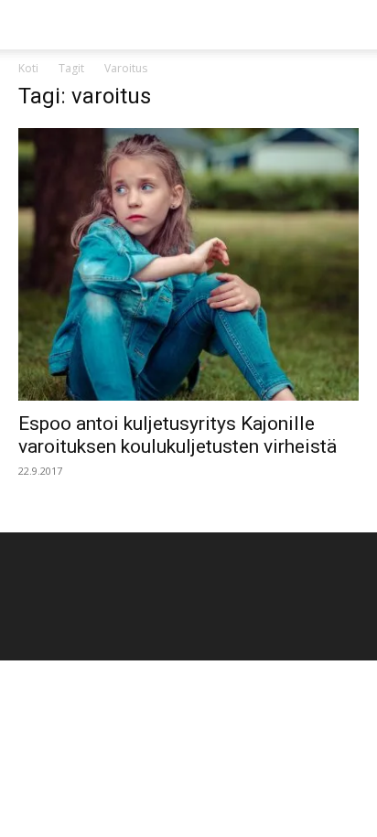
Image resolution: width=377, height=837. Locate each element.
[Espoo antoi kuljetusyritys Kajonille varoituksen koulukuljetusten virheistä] (188, 264)
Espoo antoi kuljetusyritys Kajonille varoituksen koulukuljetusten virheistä (177, 435)
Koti (28, 68)
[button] (31, 24)
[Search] (351, 24)
